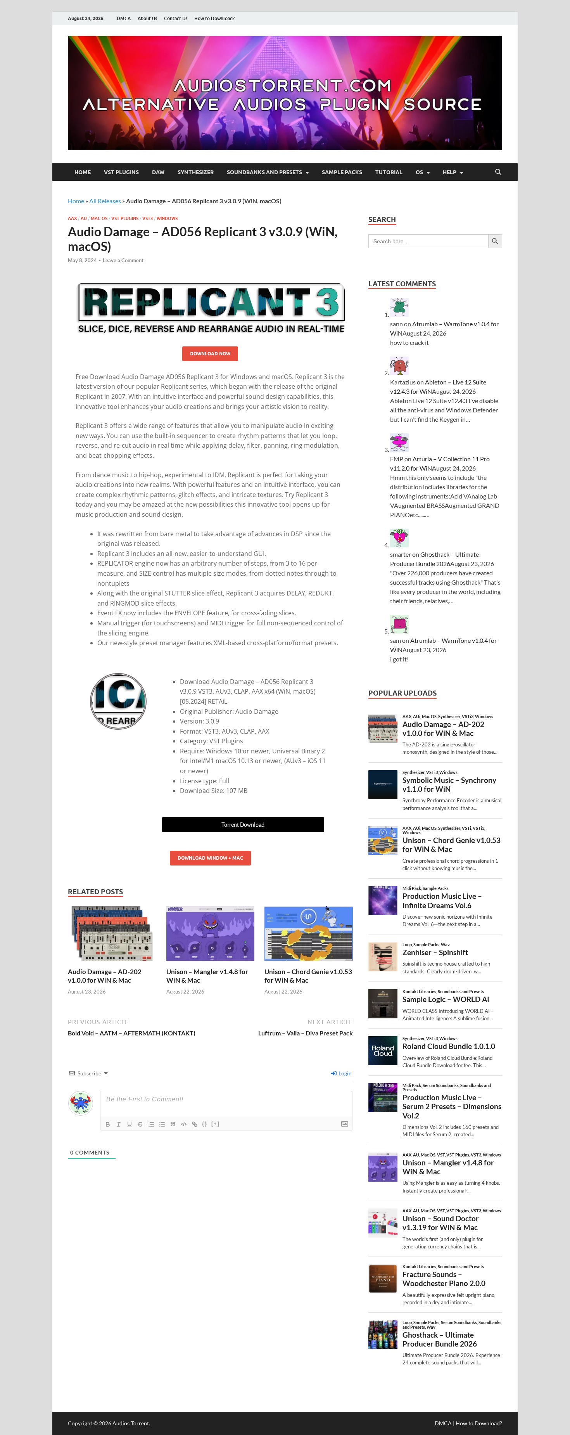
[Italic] (118, 1124)
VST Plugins (121, 172)
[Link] (194, 1124)
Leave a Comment (123, 260)
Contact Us (175, 18)
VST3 (147, 218)
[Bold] (107, 1124)
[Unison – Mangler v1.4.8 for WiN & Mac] (210, 936)
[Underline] (129, 1124)
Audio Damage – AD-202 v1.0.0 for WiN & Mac (105, 976)
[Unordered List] (162, 1124)
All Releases (105, 200)
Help (449, 172)
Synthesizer (196, 172)
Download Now (210, 354)
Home (82, 172)
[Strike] (140, 1124)
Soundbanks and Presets (264, 172)
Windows (167, 218)
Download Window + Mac (210, 858)
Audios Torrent (130, 1423)
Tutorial (388, 172)
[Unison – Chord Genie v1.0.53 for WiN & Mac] (308, 936)
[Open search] (498, 172)
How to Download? (214, 18)
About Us (147, 18)
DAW (158, 172)
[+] (215, 1124)
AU (84, 218)
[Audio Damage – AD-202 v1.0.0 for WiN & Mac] (112, 936)
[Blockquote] (173, 1124)
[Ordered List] (151, 1124)
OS (419, 172)
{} (204, 1124)
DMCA (124, 18)
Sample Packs (342, 172)
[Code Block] (183, 1124)
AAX (72, 218)
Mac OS (99, 218)
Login (344, 1073)
